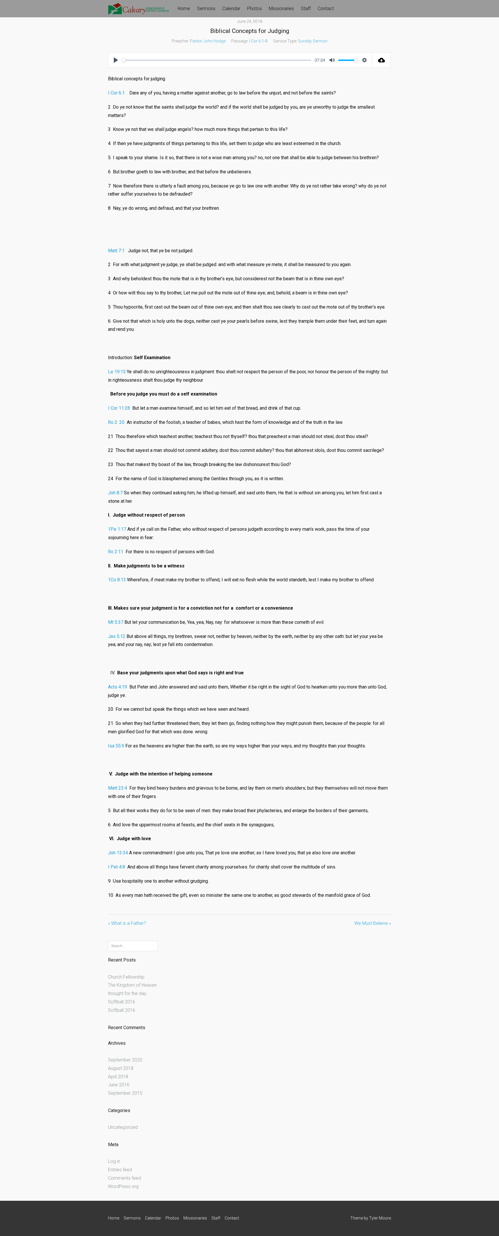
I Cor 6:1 (116, 93)
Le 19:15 (117, 371)
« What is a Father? (127, 923)
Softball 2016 (121, 1002)
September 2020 (125, 1060)
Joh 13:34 (118, 852)
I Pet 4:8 (116, 867)
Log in (114, 1161)
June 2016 (118, 1084)
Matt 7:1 (116, 250)
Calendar (231, 8)
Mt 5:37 (115, 622)
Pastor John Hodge (208, 41)
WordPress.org (123, 1186)
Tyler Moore (380, 1218)
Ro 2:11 (115, 551)
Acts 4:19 (117, 687)
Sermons (206, 8)
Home (184, 8)
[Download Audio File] (381, 60)
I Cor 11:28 (119, 408)
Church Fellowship (126, 977)
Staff (306, 8)
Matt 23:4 (117, 788)
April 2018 (118, 1076)
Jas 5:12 (116, 636)
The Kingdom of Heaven (132, 985)
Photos (254, 8)
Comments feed (124, 1178)
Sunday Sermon (312, 41)
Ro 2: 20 (116, 422)
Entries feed (120, 1169)
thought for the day (127, 993)
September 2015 (125, 1093)
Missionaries (281, 8)
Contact (326, 8)
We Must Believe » (372, 923)
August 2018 (120, 1068)
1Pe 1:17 (117, 529)
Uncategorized (123, 1127)
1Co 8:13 (117, 579)
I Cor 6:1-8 (258, 41)
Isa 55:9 (116, 746)
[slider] (216, 60)
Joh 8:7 (115, 492)
